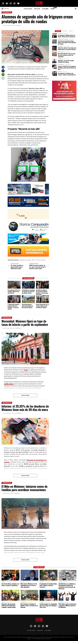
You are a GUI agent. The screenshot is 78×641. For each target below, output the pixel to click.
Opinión (53, 8)
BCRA (26, 370)
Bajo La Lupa (37, 9)
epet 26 (34, 260)
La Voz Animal (45, 9)
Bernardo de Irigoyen (25, 260)
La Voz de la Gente (28, 9)
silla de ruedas (41, 260)
